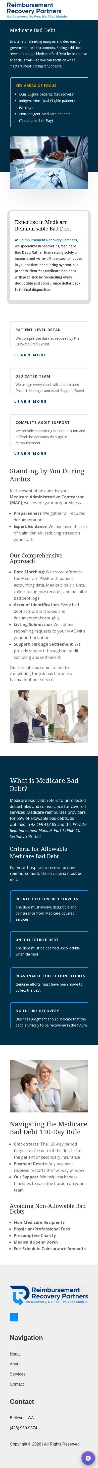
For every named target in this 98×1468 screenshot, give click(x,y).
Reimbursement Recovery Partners (48, 240)
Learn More (30, 354)
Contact (17, 1384)
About (15, 1364)
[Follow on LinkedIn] (14, 1317)
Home (15, 1354)
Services (17, 1374)
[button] (88, 1458)
